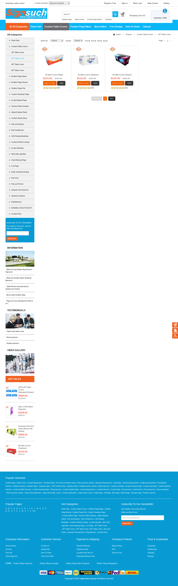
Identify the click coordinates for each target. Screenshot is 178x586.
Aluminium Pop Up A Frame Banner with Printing (26, 428)
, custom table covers (85, 493)
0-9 (34, 511)
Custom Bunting (17, 148)
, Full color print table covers (65, 483)
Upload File (45, 549)
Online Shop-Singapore (107, 563)
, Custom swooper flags (133, 486)
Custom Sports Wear (19, 118)
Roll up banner (12, 337)
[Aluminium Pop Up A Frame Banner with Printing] (12, 431)
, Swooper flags (136, 493)
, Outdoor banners (19, 486)
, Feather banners (149, 493)
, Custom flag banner (35, 483)
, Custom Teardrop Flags (96, 512)
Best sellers (100, 26)
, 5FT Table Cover (68, 529)
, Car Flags (89, 526)
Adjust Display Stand (19, 112)
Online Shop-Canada (49, 563)
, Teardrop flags (49, 483)
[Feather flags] (20, 363)
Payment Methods (83, 546)
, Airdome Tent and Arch (76, 532)
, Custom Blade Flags (69, 516)
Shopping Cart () (137, 15)
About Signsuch (12, 556)
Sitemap (150, 556)
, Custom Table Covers (78, 509)
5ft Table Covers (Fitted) (54, 75)
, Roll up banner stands (85, 483)
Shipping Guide (82, 549)
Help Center (152, 3)
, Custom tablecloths (69, 493)
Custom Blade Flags (19, 100)
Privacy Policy (11, 546)
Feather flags (67, 19)
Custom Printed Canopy (20, 142)
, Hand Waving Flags (77, 526)
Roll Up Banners (17, 130)
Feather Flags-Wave (80, 26)
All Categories (20, 26)
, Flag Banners (90, 532)
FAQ (113, 549)
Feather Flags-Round (19, 82)
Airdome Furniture (18, 196)
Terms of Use (117, 553)
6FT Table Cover (17, 64)
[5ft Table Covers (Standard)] (88, 59)
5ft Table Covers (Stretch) (122, 75)
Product (129, 34)
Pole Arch (15, 178)
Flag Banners (16, 202)
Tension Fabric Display (20, 106)
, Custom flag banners (87, 489)
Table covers (79, 19)
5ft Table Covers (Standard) (88, 75)
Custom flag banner (94, 19)
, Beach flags (125, 493)
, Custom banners (103, 489)
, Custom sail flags (117, 486)
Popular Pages (14, 504)
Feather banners (13, 343)
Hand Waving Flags (18, 160)
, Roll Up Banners (87, 519)
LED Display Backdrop (20, 136)
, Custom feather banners (22, 489)
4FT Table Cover (17, 52)
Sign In (125, 3)
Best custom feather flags (16, 295)
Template (150, 553)
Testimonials (152, 549)
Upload (147, 26)
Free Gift (9, 553)
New (99, 41)
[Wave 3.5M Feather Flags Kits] (12, 412)
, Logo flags (117, 483)
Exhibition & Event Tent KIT (21, 208)
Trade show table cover (15, 331)
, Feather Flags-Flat (79, 512)
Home (118, 34)
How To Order (133, 26)
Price (87, 41)
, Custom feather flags (70, 489)
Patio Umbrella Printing (20, 172)
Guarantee (151, 546)
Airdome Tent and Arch (20, 190)
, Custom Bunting (94, 522)
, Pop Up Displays (73, 519)
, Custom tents (137, 489)
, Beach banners (103, 486)
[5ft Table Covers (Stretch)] (122, 59)
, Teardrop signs (44, 486)
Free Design (116, 26)
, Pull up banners (149, 489)
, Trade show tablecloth (32, 493)
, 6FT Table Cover (82, 529)
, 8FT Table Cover (95, 529)
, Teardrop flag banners (130, 483)
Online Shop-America (22, 563)
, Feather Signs (32, 486)
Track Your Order (47, 556)
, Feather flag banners (147, 483)
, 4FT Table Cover (100, 526)
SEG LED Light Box (18, 154)
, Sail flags (107, 493)
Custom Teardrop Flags (20, 94)
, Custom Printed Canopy (78, 522)
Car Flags (15, 166)
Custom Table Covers (55, 26)
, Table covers (21, 483)
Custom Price (16, 214)
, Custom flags (115, 489)
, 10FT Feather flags (58, 486)
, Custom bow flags (149, 486)
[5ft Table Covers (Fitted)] (54, 59)
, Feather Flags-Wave (95, 509)
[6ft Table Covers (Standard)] (12, 451)
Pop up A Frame (17, 184)
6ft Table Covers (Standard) (24, 447)
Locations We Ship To (84, 553)
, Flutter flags (98, 493)
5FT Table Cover (17, 58)
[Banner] (26, 13)
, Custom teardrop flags (41, 489)
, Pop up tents (126, 489)
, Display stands (72, 486)
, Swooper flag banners (103, 483)
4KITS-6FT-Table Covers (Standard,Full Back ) (26, 389)
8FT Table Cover (17, 70)
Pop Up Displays (17, 124)
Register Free (110, 3)
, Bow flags (115, 493)
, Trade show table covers (51, 493)
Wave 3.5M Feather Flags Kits (25, 408)
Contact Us (45, 546)
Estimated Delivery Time (85, 556)
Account (9, 549)
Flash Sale (35, 26)
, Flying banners (56, 489)
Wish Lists (137, 3)
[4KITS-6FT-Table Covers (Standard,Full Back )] (12, 392)
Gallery (166, 3)
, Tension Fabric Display (87, 516)
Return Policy (117, 546)
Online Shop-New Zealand (77, 563)
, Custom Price (102, 532)
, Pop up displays (162, 489)
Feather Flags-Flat (18, 88)
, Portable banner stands (87, 486)
